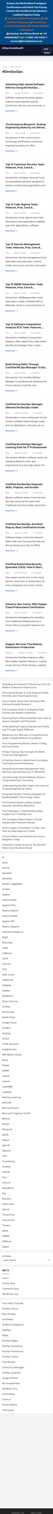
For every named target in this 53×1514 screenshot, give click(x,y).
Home (4, 67)
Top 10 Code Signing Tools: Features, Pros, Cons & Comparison (21, 207)
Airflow (6, 867)
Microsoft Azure (10, 1108)
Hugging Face (9, 1049)
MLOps (5, 1124)
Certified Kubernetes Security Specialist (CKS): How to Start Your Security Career (23, 567)
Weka (5, 1230)
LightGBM (7, 1086)
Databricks (7, 980)
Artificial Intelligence (13, 1324)
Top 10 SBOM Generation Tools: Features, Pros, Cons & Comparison (24, 287)
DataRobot (7, 996)
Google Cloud (9, 1022)
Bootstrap (7, 942)
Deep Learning (10, 1001)
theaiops (9, 653)
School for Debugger (13, 1367)
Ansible (6, 889)
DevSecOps (8, 1012)
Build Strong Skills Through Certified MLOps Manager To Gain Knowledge (26, 367)
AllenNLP (7, 873)
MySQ (5, 1134)
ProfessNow (8, 1394)
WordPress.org (10, 1294)
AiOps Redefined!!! (12, 48)
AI (3, 857)
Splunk (5, 1209)
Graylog (6, 1033)
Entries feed (8, 1283)
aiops (5, 862)
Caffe (5, 947)
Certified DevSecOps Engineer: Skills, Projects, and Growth (24, 486)
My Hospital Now (11, 1383)
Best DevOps (9, 1314)
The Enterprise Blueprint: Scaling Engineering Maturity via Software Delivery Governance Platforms (26, 127)
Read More (11, 111)
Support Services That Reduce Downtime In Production (23, 646)
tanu (7, 173)
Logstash (7, 1092)
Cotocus (6, 1399)
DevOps (6, 1006)
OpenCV (6, 1150)
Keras (5, 1060)
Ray (4, 1193)
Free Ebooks (8, 1362)
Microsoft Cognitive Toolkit (16, 1113)
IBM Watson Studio (12, 1054)
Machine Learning (11, 1097)
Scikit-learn (8, 1204)
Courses (6, 963)
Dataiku (6, 990)
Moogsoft (7, 1129)
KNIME (5, 1070)
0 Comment (38, 93)
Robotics (6, 1198)
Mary (7, 93)
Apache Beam (9, 899)
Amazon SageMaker (12, 883)
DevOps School (10, 1308)
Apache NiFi (8, 921)
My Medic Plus (9, 1388)
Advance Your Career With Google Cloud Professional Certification (26, 606)
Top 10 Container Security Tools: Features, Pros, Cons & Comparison (25, 167)
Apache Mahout (10, 910)
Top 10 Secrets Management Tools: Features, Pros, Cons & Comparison (22, 247)
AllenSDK (7, 878)
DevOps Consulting (12, 1346)
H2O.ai (5, 1038)
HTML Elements (10, 1044)
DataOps (6, 1330)
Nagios (5, 1140)
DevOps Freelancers (13, 1351)
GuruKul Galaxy (10, 1340)
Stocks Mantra (9, 1404)
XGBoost (6, 1241)
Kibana (5, 1065)
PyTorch (6, 1182)
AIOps (5, 1335)
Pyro (4, 1177)
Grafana (6, 1028)
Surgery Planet (10, 1378)
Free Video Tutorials (12, 1303)
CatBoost (7, 953)
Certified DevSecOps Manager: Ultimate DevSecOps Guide (24, 406)
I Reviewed (8, 1410)
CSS (4, 969)
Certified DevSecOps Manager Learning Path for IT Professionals (26, 446)
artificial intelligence (12, 931)
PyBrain (6, 1172)
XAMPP (6, 1236)
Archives (6, 1255)
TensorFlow (8, 1214)
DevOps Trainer (10, 1356)
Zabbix (5, 1246)
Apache (6, 894)
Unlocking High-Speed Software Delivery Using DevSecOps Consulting (24, 87)
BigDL (5, 937)
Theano (6, 1225)
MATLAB (6, 1102)
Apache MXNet (10, 915)
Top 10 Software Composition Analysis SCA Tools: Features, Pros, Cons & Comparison (23, 327)
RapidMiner (8, 1188)
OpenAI (6, 1145)
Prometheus (8, 1161)
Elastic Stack (8, 1017)
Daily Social (8, 974)
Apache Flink (9, 905)
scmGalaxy (7, 1319)
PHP (4, 1156)
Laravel (6, 1076)
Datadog (6, 985)
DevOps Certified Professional (24, 18)
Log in (5, 1278)
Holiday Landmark (11, 1372)
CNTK (5, 958)
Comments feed (10, 1288)
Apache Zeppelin (11, 926)
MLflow (6, 1118)
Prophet (6, 1166)
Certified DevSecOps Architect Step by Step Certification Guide (25, 526)
